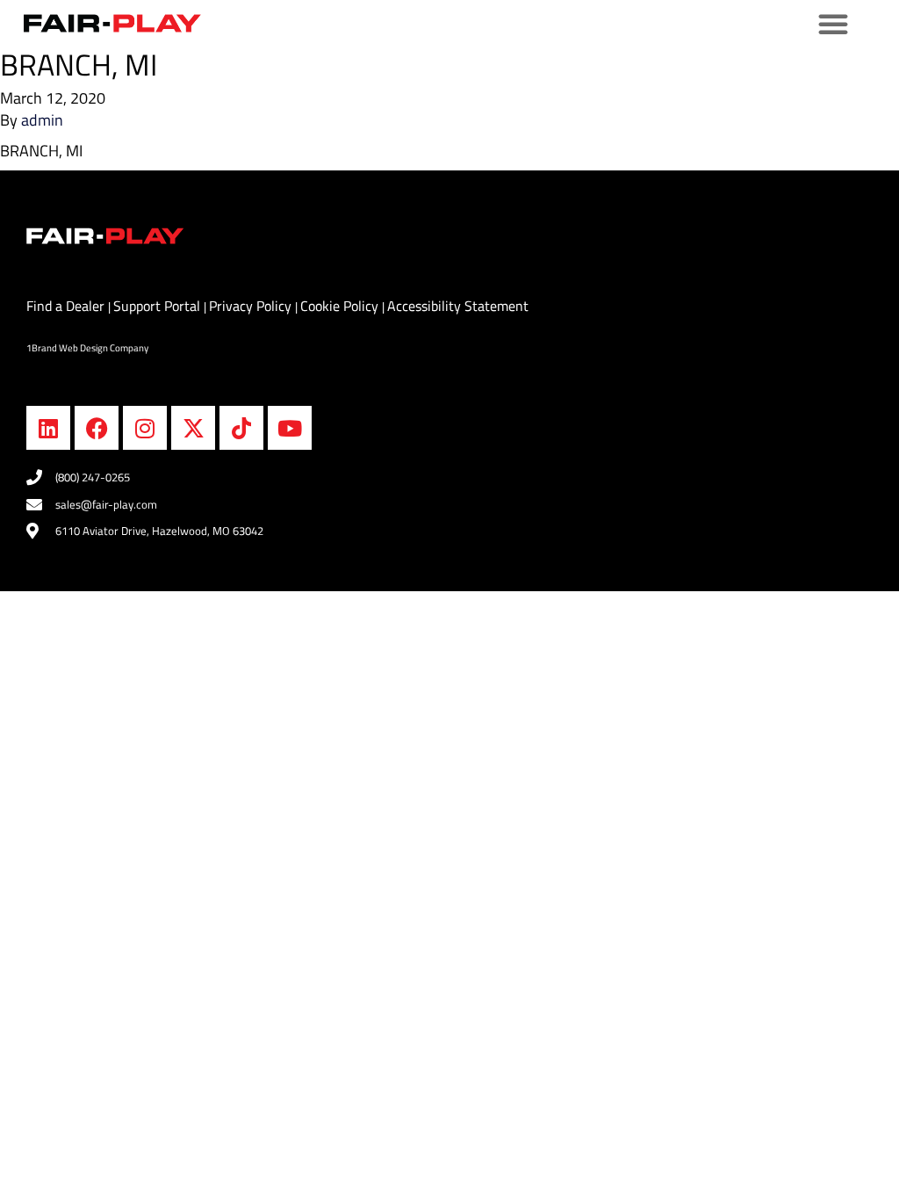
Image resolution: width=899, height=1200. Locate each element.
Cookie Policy (341, 305)
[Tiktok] (241, 428)
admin (42, 120)
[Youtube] (290, 428)
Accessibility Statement (458, 305)
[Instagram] (145, 428)
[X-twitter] (193, 428)
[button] (833, 23)
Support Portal (158, 305)
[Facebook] (97, 428)
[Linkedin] (48, 428)
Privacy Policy (252, 305)
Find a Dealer (67, 305)
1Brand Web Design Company (87, 348)
